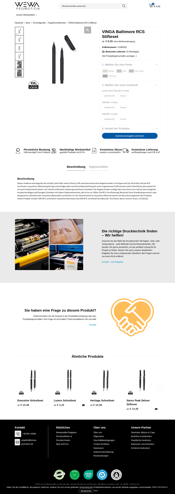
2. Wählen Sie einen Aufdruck (120, 85)
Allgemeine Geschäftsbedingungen (104, 438)
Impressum (99, 448)
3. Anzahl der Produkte (116, 128)
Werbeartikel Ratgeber (66, 432)
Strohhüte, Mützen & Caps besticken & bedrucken (143, 434)
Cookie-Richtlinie (101, 444)
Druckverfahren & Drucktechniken (64, 438)
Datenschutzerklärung (104, 452)
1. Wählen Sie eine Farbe (117, 64)
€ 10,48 (23, 405)
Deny (96, 491)
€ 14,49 (132, 408)
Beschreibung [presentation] (76, 166)
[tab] (76, 167)
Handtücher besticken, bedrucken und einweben (142, 442)
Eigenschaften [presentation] (98, 166)
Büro (28, 23)
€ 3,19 (59, 405)
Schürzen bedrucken (140, 448)
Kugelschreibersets (57, 23)
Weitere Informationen (160, 487)
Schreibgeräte (39, 23)
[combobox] (89, 6)
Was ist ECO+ (62, 444)
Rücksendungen (101, 456)
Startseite (19, 23)
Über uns (98, 432)
